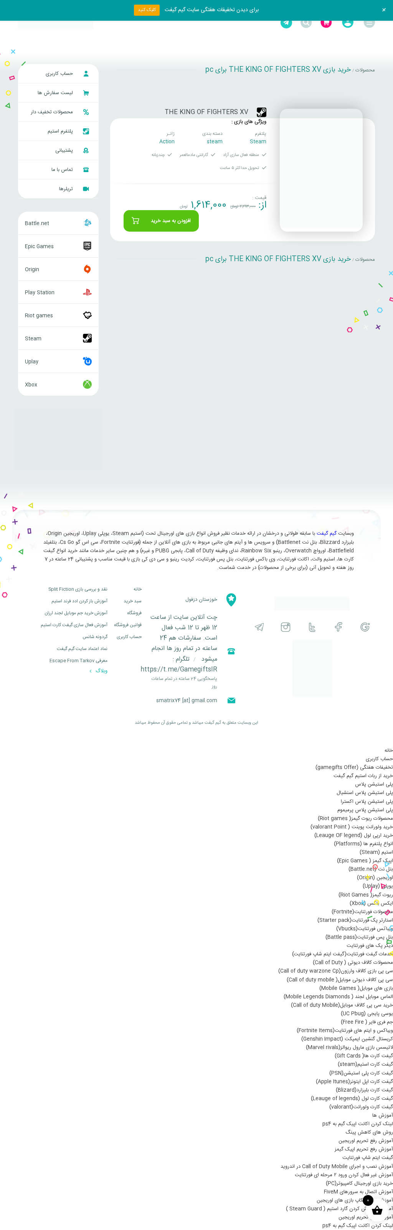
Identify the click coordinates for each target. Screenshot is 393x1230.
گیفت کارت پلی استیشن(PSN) (361, 1073)
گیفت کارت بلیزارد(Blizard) (364, 1090)
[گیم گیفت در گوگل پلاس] (365, 627)
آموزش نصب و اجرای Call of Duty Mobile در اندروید (337, 1166)
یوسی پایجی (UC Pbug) (367, 1014)
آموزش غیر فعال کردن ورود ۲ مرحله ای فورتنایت (344, 1175)
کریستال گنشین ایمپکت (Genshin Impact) (347, 1039)
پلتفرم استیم (61, 131)
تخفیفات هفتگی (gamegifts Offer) (354, 767)
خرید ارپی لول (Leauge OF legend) (353, 835)
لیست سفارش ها (56, 93)
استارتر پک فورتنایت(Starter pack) (355, 920)
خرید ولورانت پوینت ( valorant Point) (351, 827)
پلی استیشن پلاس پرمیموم (365, 810)
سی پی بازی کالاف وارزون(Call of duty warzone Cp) (335, 971)
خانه (138, 589)
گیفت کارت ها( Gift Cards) (364, 1056)
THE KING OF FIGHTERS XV (206, 112)
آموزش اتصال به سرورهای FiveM (358, 1192)
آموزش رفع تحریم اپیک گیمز (364, 1149)
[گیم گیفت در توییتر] (312, 627)
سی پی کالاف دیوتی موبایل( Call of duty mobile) (340, 980)
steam (215, 142)
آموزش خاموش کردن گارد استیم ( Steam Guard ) (339, 1209)
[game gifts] (55, 22)
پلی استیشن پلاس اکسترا (367, 801)
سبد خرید (133, 601)
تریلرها (66, 189)
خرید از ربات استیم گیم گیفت (363, 776)
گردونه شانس (95, 637)
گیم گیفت (327, 533)
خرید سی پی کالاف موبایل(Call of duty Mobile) (342, 1005)
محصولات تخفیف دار (52, 112)
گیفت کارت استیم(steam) (365, 1064)
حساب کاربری (60, 74)
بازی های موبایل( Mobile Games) (356, 988)
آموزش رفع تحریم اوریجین (366, 1141)
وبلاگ (100, 671)
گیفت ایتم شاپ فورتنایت (367, 1158)
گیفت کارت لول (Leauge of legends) (352, 1098)
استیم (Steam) (376, 852)
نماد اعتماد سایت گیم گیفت (82, 649)
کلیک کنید (147, 10)
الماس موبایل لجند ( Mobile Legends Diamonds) (338, 997)
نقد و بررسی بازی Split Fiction (77, 589)
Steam (258, 142)
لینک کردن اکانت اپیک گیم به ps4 (357, 1124)
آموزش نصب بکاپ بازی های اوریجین (355, 1200)
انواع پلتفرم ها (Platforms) (363, 844)
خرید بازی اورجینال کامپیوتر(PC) (359, 1183)
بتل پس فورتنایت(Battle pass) (359, 937)
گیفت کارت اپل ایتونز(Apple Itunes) (354, 1081)
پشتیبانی (64, 150)
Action (167, 142)
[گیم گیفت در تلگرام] (259, 627)
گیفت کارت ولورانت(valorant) (361, 1107)
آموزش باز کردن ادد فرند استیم (79, 601)
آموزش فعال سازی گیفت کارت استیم (74, 625)
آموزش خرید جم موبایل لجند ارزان (76, 613)
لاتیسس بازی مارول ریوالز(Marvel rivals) (349, 1047)
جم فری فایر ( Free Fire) (367, 1022)
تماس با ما (62, 170)
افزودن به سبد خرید (171, 221)
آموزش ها (382, 1115)
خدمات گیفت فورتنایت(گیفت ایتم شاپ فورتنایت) (342, 954)
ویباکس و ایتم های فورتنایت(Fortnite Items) (345, 1030)
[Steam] (261, 112)
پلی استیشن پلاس (374, 784)
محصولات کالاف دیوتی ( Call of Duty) (353, 962)
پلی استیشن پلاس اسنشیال (365, 793)
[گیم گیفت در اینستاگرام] (285, 627)
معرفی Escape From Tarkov (78, 661)
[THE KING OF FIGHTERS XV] (321, 170)
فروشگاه (134, 613)
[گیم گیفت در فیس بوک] (338, 627)
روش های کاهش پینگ (369, 1132)
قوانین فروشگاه (128, 625)
